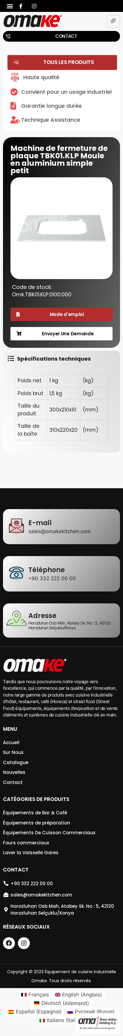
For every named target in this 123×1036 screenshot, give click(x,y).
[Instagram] (34, 5)
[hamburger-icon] (113, 21)
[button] (10, 6)
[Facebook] (20, 5)
